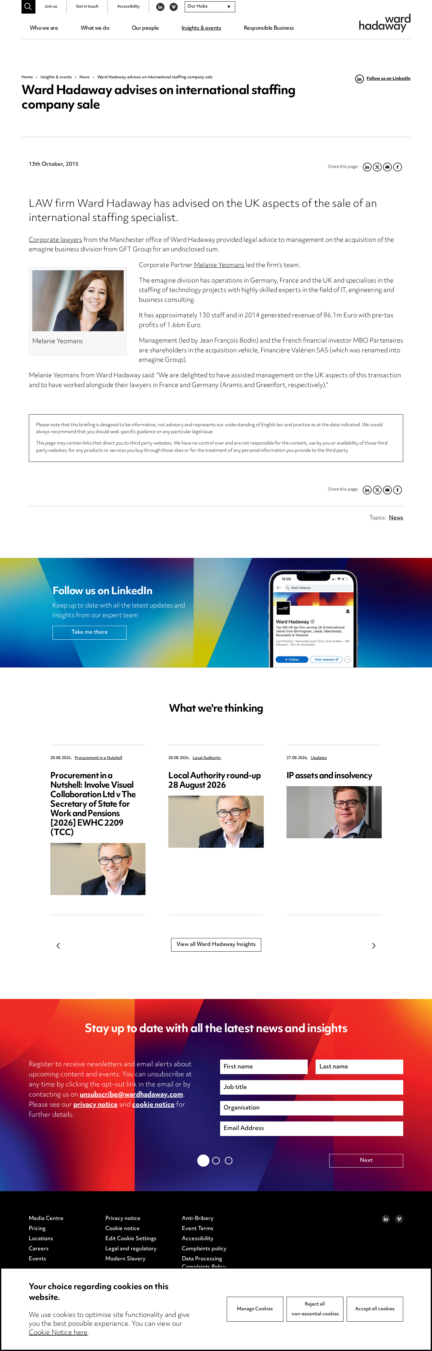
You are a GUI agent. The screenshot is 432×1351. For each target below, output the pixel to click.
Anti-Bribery (197, 1218)
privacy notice (95, 1105)
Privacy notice (122, 1218)
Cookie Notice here (58, 1333)
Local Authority (207, 758)
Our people (145, 28)
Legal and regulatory (131, 1249)
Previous (58, 946)
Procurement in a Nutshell (98, 758)
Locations (41, 1239)
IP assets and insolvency (330, 776)
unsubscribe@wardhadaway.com (131, 1095)
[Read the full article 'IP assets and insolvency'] (334, 812)
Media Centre (46, 1218)
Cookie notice (122, 1228)
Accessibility (128, 7)
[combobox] (210, 7)
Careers (39, 1249)
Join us (50, 7)
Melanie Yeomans (219, 265)
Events (37, 1259)
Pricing (37, 1228)
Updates (319, 758)
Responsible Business (269, 28)
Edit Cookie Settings (131, 1239)
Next (374, 946)
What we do (95, 28)
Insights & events (201, 28)
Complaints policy (204, 1249)
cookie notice (153, 1105)
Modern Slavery (125, 1259)
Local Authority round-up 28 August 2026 (214, 781)
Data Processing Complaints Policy (204, 1263)
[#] (28, 7)
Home (27, 77)
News (84, 77)
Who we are (44, 28)
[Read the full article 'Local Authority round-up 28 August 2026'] (215, 822)
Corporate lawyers (55, 240)
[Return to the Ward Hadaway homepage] (384, 23)
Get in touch (87, 7)
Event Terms (197, 1228)
